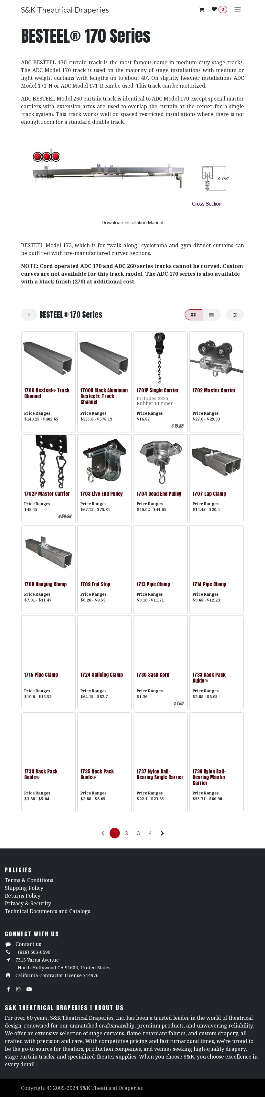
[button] (31, 376)
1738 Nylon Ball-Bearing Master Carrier (209, 777)
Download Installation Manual (132, 222)
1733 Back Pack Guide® (209, 677)
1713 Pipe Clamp (153, 584)
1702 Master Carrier (214, 390)
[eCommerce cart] (201, 9)
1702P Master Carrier (47, 493)
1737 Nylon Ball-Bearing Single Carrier (160, 774)
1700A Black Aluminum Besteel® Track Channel (104, 396)
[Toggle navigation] (237, 9)
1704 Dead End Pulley (159, 493)
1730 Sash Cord (153, 674)
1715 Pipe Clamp (41, 674)
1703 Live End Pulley (101, 493)
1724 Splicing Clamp (101, 674)
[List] (211, 315)
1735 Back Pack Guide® (97, 774)
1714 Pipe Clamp (209, 584)
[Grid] (193, 315)
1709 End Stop (95, 584)
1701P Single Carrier (158, 390)
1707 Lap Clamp (209, 493)
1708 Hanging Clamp (45, 584)
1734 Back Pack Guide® (41, 774)
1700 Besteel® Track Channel (46, 393)
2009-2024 (66, 1088)
